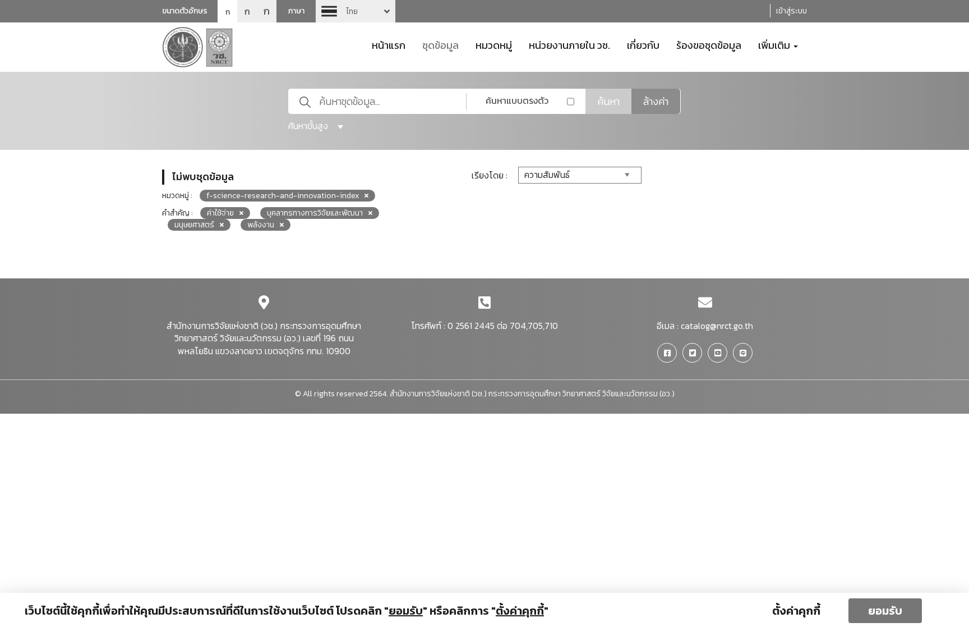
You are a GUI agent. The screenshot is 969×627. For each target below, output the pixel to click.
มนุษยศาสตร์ (194, 225)
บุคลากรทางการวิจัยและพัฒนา (315, 213)
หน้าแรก (388, 44)
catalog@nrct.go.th (717, 325)
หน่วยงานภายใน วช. (569, 44)
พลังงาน (260, 225)
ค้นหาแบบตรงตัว (517, 100)
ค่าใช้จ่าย (220, 213)
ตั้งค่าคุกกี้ (796, 610)
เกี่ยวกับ (643, 44)
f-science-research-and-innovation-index (282, 196)
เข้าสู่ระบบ (791, 11)
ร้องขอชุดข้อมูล (708, 44)
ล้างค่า (655, 101)
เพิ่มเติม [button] (775, 44)
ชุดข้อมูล (440, 44)
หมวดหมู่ (494, 44)
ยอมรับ (885, 610)
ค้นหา (608, 101)
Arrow (355, 11)
